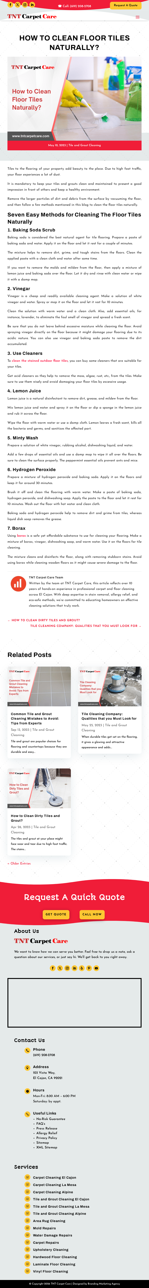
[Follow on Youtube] (96, 968)
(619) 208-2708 (44, 1055)
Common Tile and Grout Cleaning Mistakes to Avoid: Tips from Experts (35, 718)
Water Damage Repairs (52, 1235)
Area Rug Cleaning (49, 1221)
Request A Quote (126, 5)
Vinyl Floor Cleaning (50, 1271)
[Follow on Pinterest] (89, 968)
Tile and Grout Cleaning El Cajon (61, 1199)
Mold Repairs (44, 1228)
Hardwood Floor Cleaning (55, 1257)
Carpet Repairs (46, 1242)
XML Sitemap (46, 1147)
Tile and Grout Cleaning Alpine (59, 1213)
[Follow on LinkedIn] (32, 5)
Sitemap (42, 1143)
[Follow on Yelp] (82, 968)
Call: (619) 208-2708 (76, 6)
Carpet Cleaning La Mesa (54, 1185)
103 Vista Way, (44, 1073)
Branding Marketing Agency (104, 1284)
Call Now (92, 914)
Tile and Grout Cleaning (85, 145)
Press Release (46, 1128)
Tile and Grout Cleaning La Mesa (61, 1206)
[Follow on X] (18, 5)
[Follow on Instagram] (25, 5)
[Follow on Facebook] (10, 5)
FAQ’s (40, 1124)
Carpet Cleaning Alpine (53, 1192)
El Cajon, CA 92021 (47, 1078)
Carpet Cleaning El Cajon (54, 1177)
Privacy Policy (46, 1138)
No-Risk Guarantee (50, 1119)
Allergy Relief (46, 1133)
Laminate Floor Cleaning (54, 1264)
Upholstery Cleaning (51, 1250)
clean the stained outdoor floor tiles (40, 361)
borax (21, 536)
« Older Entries (19, 863)
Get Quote (56, 914)
